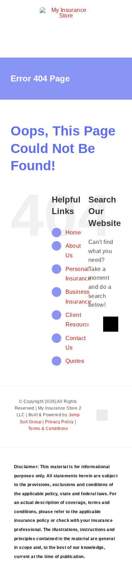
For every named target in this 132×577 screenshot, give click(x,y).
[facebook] (102, 415)
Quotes (74, 361)
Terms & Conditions (48, 428)
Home (73, 233)
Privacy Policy (59, 421)
